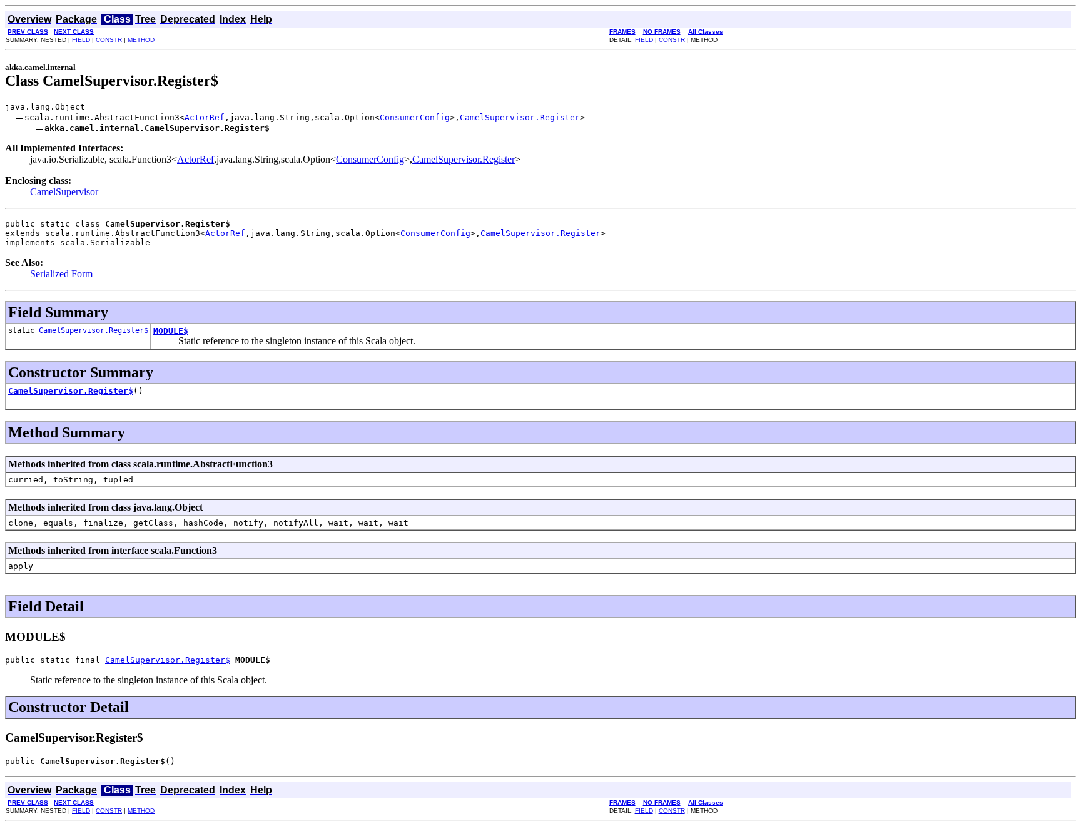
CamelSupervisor (64, 191)
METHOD (141, 39)
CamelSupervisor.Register (520, 117)
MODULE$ (170, 330)
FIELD (81, 39)
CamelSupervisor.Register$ (93, 330)
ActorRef (205, 117)
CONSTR (109, 39)
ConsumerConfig (415, 117)
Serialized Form (61, 273)
